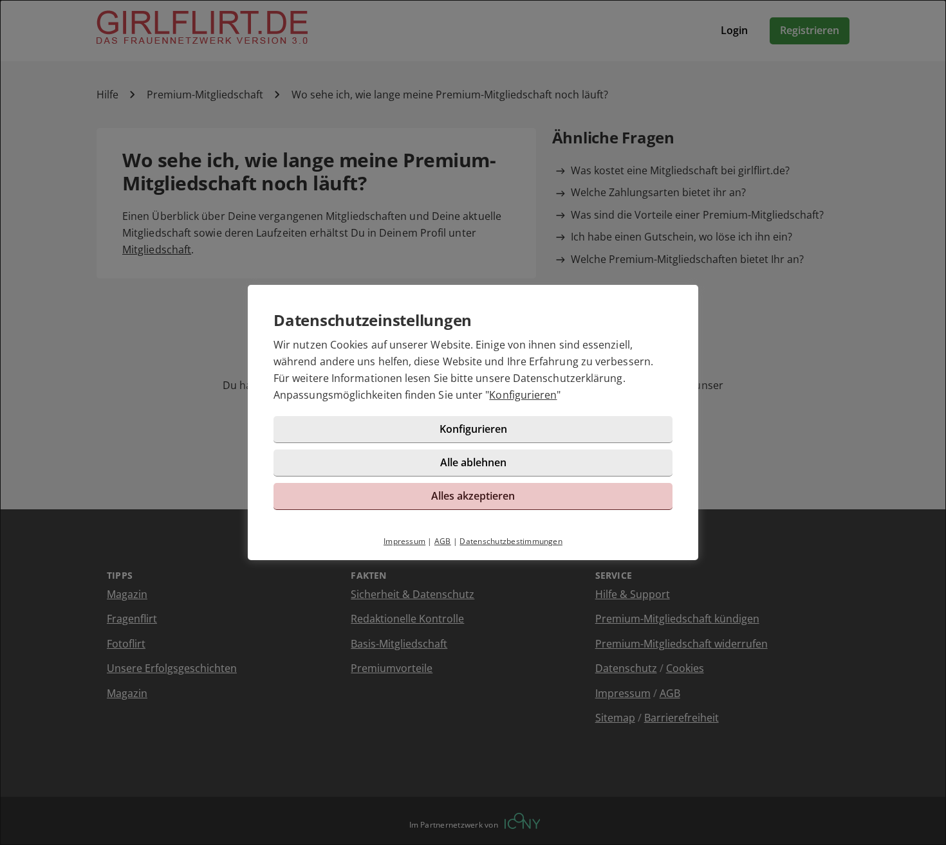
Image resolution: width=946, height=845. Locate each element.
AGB (442, 541)
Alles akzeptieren (473, 496)
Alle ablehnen (473, 462)
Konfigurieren (523, 395)
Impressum (404, 541)
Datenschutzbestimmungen (510, 541)
